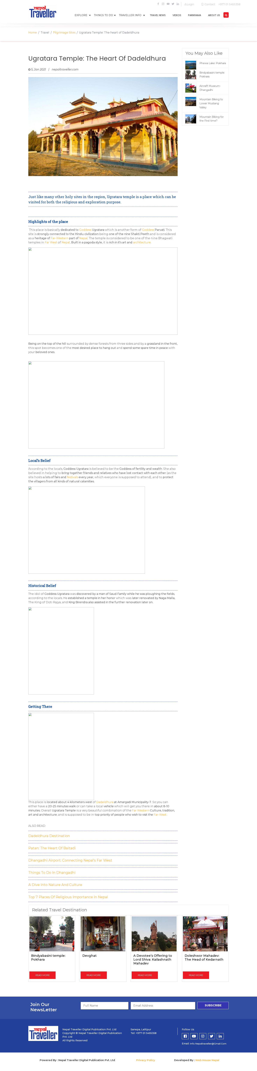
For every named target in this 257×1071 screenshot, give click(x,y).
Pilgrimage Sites (64, 32)
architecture (141, 242)
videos (177, 15)
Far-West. (160, 814)
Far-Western (59, 238)
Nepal (83, 238)
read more (42, 975)
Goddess (85, 229)
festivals (72, 477)
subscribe (213, 1005)
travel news (158, 15)
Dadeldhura (104, 802)
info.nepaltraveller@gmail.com (208, 1043)
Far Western (140, 810)
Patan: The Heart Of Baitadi (52, 848)
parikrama (194, 15)
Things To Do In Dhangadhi (52, 872)
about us (214, 15)
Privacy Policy (145, 1060)
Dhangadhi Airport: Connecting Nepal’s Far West (70, 860)
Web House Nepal (207, 1060)
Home (32, 32)
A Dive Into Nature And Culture (55, 885)
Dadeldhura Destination (49, 836)
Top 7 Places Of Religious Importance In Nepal (68, 897)
